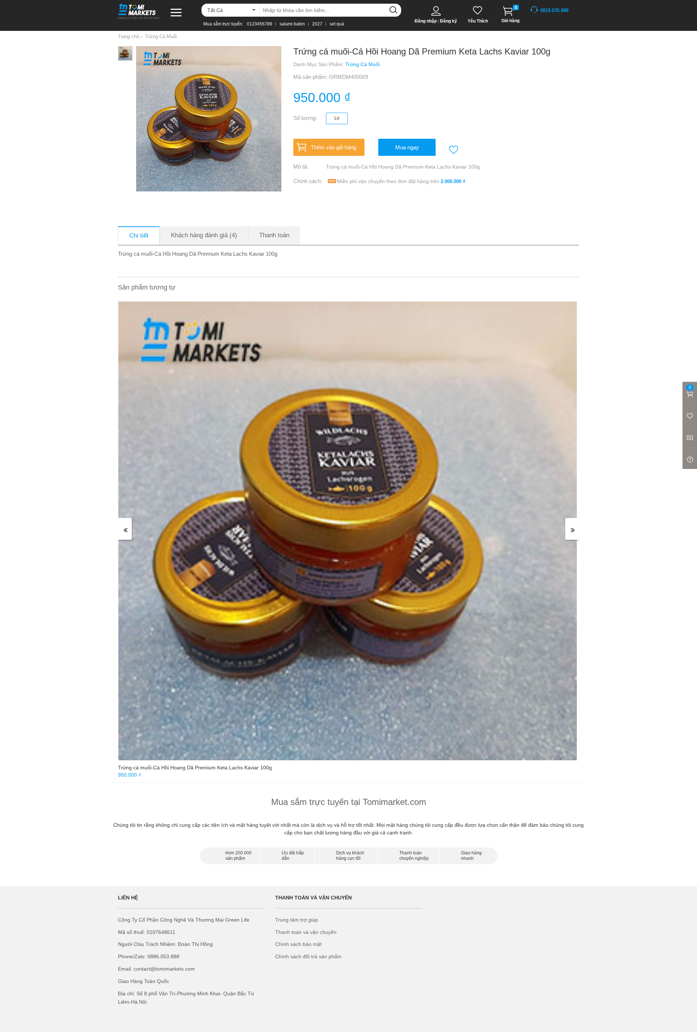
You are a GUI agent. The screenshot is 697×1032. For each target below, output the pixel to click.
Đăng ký (448, 21)
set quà (337, 24)
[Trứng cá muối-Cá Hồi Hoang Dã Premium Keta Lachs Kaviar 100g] (347, 530)
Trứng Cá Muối (161, 36)
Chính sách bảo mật (298, 944)
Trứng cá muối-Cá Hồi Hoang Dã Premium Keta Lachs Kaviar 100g (195, 767)
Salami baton (292, 24)
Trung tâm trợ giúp (296, 920)
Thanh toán (274, 235)
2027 (317, 24)
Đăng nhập (426, 21)
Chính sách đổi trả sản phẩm (308, 956)
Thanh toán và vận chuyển (306, 932)
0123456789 (259, 24)
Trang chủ (128, 36)
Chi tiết (138, 235)
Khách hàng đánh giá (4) (204, 235)
